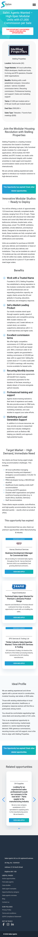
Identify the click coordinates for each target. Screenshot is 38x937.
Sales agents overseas (9, 895)
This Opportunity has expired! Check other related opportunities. (17, 31)
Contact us (5, 902)
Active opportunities (8, 878)
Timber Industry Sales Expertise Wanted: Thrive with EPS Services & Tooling (19, 644)
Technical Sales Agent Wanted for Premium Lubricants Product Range (19, 598)
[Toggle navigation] (34, 5)
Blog (3, 899)
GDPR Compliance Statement (11, 916)
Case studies (6, 885)
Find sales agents (8, 882)
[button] (34, 799)
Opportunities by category (10, 892)
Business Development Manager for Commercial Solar (19, 554)
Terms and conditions (9, 913)
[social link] (4, 924)
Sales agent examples (9, 888)
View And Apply (19, 572)
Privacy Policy (6, 910)
